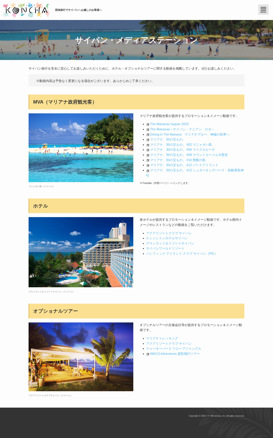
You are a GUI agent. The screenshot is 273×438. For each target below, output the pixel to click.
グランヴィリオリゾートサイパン (170, 243)
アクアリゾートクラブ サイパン (169, 233)
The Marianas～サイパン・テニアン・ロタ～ (182, 129)
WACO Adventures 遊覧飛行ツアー (175, 353)
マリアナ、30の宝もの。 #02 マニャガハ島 (181, 144)
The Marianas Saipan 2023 (169, 124)
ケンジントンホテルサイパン (167, 238)
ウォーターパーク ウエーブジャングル (175, 348)
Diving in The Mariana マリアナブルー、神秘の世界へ (189, 134)
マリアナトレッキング (162, 338)
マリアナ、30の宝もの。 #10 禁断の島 (177, 160)
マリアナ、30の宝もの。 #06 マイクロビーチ (182, 149)
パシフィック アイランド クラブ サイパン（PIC (180, 253)
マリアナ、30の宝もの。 (168, 139)
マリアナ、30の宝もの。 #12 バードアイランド (184, 165)
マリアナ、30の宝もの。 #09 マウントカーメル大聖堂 (189, 155)
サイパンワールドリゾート (165, 248)
